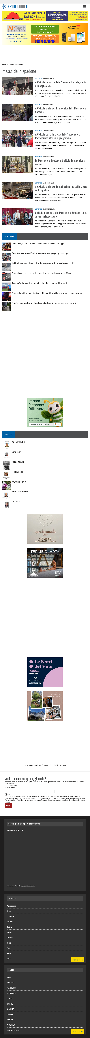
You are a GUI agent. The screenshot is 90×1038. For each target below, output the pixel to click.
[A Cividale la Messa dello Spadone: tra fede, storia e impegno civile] (17, 93)
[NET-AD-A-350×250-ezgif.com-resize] (45, 425)
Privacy (7, 794)
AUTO (8, 958)
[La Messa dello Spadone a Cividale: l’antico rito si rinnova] (17, 171)
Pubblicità (54, 765)
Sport (9, 942)
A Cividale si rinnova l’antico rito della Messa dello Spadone (60, 110)
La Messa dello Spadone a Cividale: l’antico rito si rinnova (60, 162)
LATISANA (10, 998)
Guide (9, 953)
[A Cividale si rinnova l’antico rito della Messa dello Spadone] (17, 119)
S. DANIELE (10, 1009)
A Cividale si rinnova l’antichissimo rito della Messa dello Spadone (61, 188)
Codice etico (20, 830)
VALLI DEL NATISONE (13, 1030)
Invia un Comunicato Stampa (36, 765)
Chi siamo (10, 830)
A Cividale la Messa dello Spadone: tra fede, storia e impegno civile (60, 84)
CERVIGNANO (11, 993)
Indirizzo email (10, 787)
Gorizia (9, 927)
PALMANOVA (11, 1025)
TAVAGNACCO (11, 988)
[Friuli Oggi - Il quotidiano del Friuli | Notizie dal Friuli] (41, 6)
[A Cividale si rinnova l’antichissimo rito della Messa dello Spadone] (17, 197)
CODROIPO (10, 982)
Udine (9, 911)
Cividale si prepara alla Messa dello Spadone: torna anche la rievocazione (61, 214)
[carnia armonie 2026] (45, 542)
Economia (10, 937)
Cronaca (9, 932)
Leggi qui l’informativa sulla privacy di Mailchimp (67, 798)
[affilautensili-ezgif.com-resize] (45, 19)
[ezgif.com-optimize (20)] (45, 719)
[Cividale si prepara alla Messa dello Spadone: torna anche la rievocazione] (17, 223)
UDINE (9, 977)
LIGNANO (10, 1014)
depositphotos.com (28, 886)
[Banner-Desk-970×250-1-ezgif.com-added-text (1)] (45, 43)
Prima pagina (11, 905)
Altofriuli (10, 921)
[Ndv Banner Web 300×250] (45, 685)
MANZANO (10, 1019)
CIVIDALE (38, 78)
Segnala (63, 765)
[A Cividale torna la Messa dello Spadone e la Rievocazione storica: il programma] (17, 145)
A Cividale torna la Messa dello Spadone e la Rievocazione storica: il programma (57, 136)
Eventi (9, 948)
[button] (84, 6)
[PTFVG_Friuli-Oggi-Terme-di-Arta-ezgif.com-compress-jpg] (45, 576)
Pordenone (10, 916)
